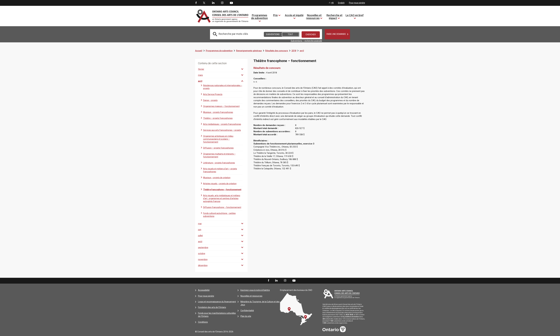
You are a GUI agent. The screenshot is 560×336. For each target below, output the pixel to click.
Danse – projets (210, 100)
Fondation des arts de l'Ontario (212, 307)
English (341, 3)
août (200, 241)
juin (199, 229)
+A (332, 3)
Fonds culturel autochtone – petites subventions (219, 214)
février (201, 69)
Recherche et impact (334, 17)
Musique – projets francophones (218, 112)
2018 (294, 50)
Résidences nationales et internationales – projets (222, 87)
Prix (275, 15)
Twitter (204, 2)
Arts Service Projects (212, 94)
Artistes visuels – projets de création (220, 183)
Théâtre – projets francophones (218, 118)
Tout (290, 34)
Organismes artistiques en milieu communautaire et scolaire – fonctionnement (218, 139)
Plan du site (245, 316)
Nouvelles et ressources (314, 17)
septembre (203, 247)
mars (200, 75)
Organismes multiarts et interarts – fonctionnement (219, 155)
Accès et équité (294, 15)
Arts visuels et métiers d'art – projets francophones (220, 170)
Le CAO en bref (355, 15)
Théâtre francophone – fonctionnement (222, 189)
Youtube (231, 2)
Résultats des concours (276, 50)
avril (302, 50)
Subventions (273, 34)
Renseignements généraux (249, 50)
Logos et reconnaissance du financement (217, 301)
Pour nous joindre (357, 3)
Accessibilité (204, 290)
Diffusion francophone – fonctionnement (222, 207)
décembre (203, 265)
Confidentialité (247, 310)
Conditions (203, 322)
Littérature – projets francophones (219, 163)
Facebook (196, 2)
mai (200, 223)
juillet (200, 235)
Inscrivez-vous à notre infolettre (255, 290)
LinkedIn (213, 2)
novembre (203, 259)
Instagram (222, 2)
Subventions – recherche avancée (306, 41)
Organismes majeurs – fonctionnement (221, 106)
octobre (201, 253)
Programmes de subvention (259, 17)
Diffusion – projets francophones (218, 148)
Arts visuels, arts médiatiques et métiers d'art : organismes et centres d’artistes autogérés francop (221, 198)
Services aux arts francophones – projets (222, 130)
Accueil (198, 50)
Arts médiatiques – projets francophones (222, 124)
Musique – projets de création (216, 177)
